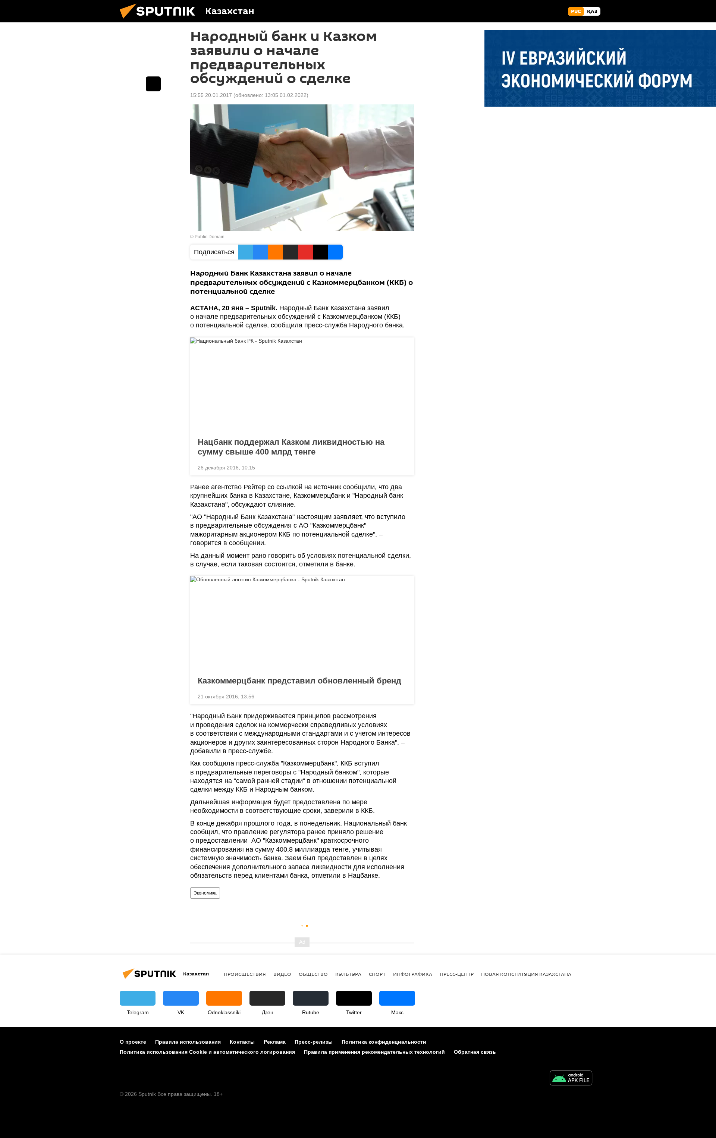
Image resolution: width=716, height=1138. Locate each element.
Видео (282, 974)
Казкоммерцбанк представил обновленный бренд (299, 680)
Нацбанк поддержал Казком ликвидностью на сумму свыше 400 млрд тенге (291, 446)
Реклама (275, 1042)
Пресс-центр (457, 974)
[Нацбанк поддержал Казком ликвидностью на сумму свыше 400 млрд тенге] (302, 385)
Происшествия (245, 974)
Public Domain (209, 236)
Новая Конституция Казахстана (526, 974)
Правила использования (188, 1042)
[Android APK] (571, 1079)
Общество (313, 974)
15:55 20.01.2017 (211, 95)
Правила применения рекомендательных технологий (374, 1052)
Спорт (377, 974)
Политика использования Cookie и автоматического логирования (207, 1052)
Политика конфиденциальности (384, 1042)
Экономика (205, 893)
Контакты (242, 1042)
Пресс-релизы (314, 1042)
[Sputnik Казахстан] (160, 20)
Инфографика (412, 974)
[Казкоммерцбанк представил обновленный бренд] (302, 624)
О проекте (133, 1042)
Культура (348, 974)
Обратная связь (475, 1052)
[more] (402, 466)
